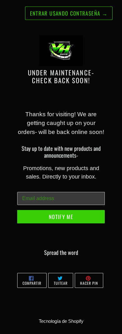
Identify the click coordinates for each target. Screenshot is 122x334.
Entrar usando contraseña (69, 13)
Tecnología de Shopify (61, 321)
